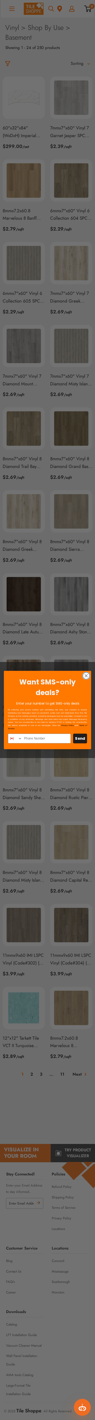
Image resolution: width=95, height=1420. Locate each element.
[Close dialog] (86, 675)
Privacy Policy (67, 725)
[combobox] (15, 738)
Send (80, 738)
